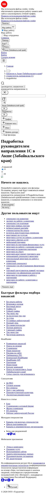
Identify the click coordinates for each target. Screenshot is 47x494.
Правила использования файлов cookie (18, 21)
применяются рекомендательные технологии (23, 464)
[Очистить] (4, 92)
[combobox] (13, 86)
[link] (5, 46)
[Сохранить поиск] (3, 99)
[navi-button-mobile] (3, 61)
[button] (4, 53)
